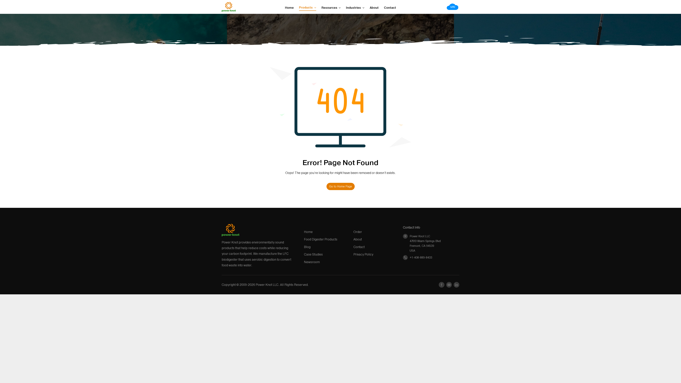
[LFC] (452, 4)
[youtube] (449, 285)
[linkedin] (456, 285)
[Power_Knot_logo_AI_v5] (229, 3)
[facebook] (441, 285)
